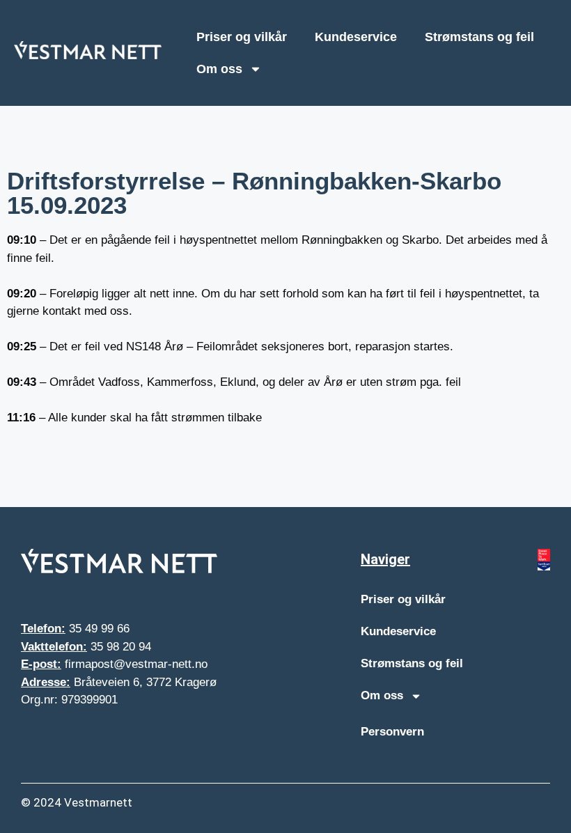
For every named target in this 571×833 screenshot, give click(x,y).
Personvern (392, 731)
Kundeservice (356, 37)
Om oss (219, 69)
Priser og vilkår (241, 37)
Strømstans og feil (479, 37)
